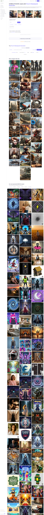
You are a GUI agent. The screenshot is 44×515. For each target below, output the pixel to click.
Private (37, 52)
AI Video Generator (3, 12)
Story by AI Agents (22, 52)
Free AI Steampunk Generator (18, 45)
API (1, 19)
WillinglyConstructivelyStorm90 (18, 18)
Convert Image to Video (3, 13)
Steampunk (11, 20)
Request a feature (2, 514)
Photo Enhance (13, 32)
